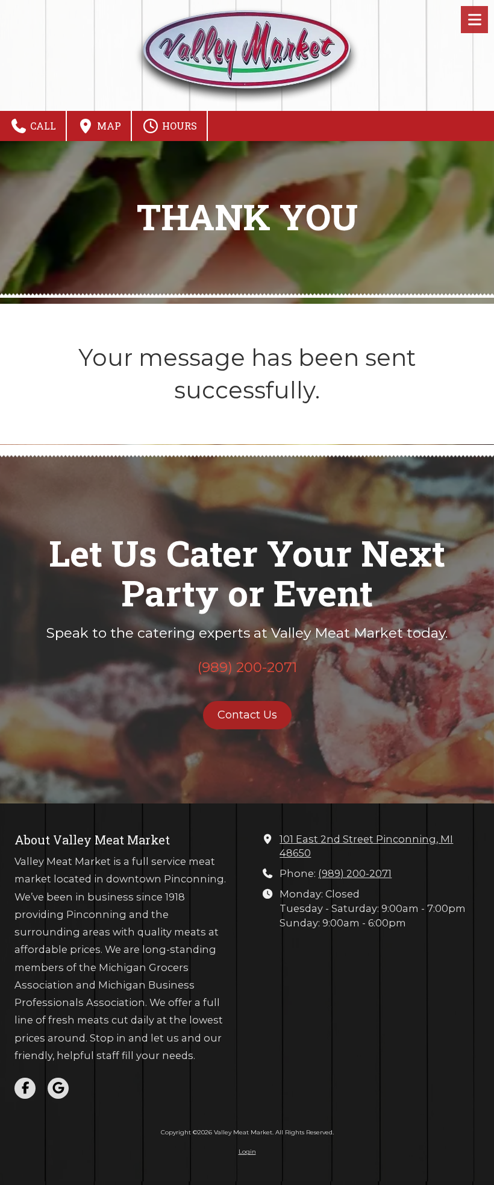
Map (108, 125)
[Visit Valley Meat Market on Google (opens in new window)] (58, 1088)
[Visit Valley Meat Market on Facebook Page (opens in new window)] (25, 1088)
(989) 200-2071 (355, 873)
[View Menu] (474, 19)
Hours (178, 125)
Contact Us (247, 714)
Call (42, 125)
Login (247, 1151)
